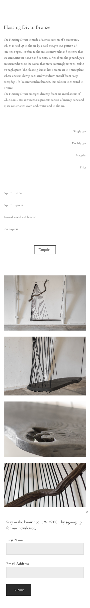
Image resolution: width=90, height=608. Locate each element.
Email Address (17, 563)
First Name (15, 540)
